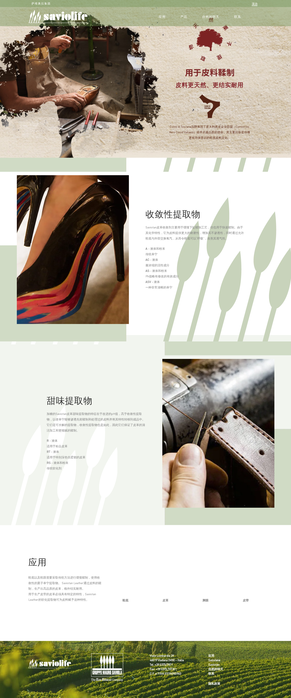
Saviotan (213, 664)
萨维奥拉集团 (41, 3)
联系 (211, 673)
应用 (211, 655)
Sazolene (214, 660)
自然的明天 (215, 669)
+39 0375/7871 (164, 664)
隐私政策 (214, 683)
